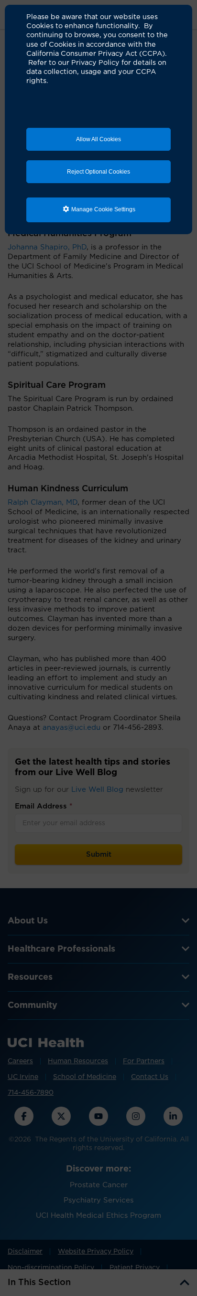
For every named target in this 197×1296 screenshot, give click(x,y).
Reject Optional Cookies (98, 171)
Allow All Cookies (98, 139)
